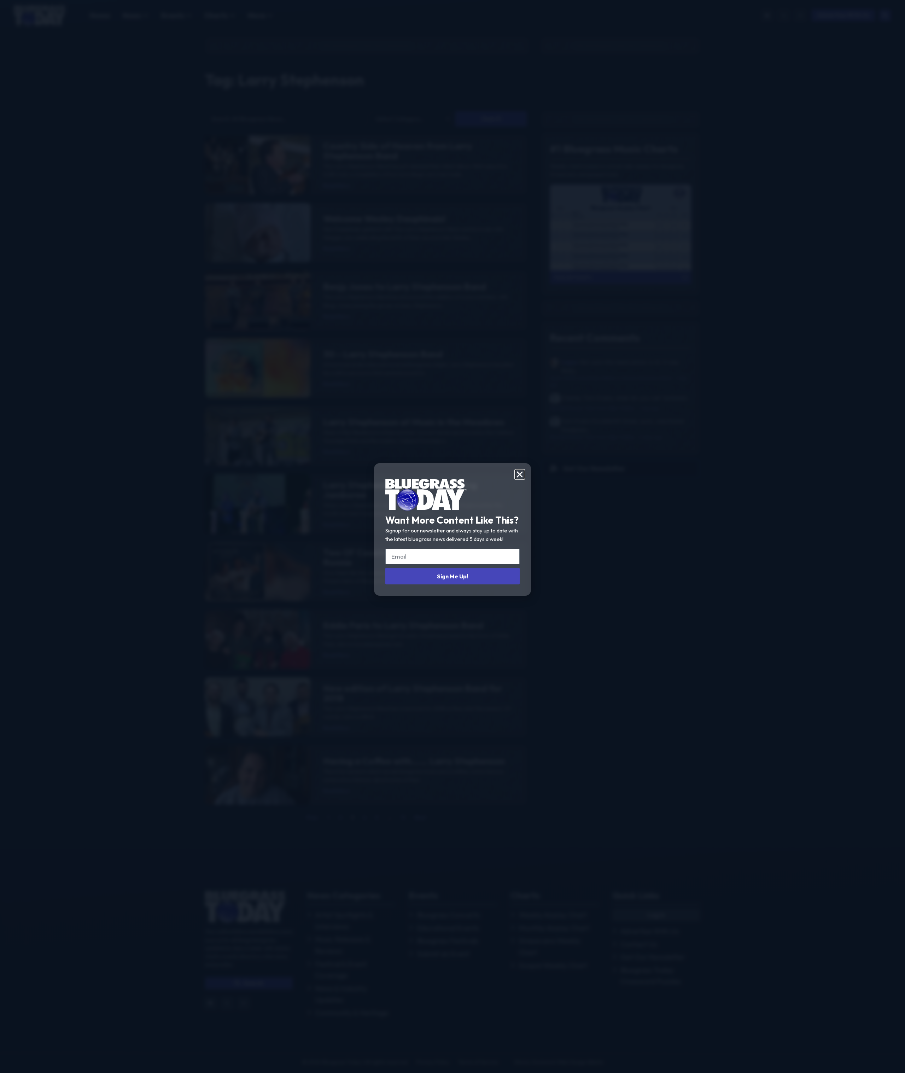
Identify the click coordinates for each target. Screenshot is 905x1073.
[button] (519, 474)
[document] (452, 536)
